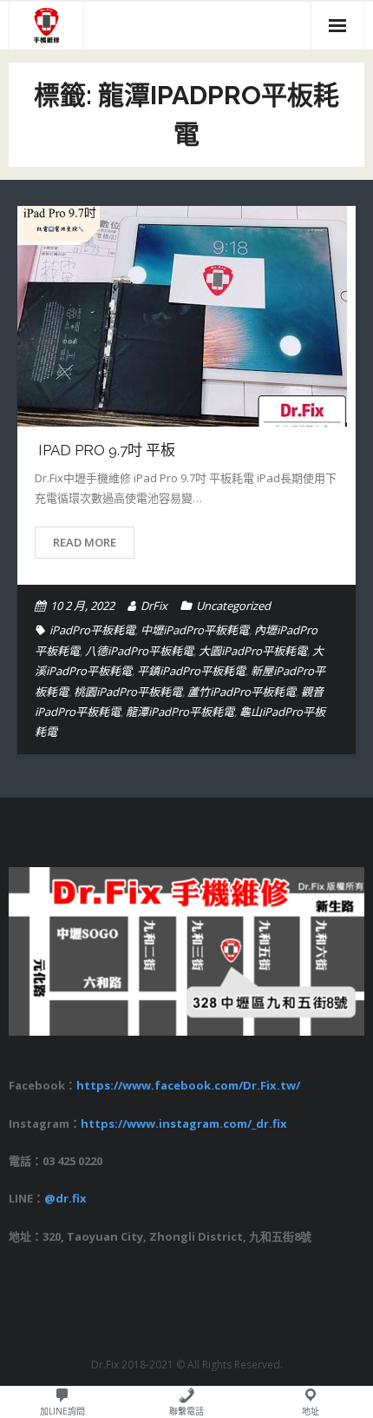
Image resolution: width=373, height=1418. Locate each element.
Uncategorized (233, 605)
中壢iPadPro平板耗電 (195, 630)
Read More (84, 542)
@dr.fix (65, 1198)
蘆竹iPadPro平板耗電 (241, 691)
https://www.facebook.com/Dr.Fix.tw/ (188, 1085)
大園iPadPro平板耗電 (253, 651)
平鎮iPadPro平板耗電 (191, 671)
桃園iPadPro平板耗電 (128, 691)
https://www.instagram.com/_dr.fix (184, 1123)
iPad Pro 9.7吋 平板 (105, 450)
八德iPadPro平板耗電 (139, 651)
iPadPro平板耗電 (92, 630)
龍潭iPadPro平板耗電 (180, 711)
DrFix (154, 605)
